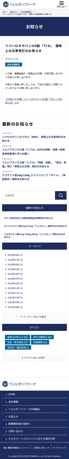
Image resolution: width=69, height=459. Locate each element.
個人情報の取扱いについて (16, 447)
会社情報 (13, 401)
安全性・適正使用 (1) (18, 347)
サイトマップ (59, 447)
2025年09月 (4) (15, 302)
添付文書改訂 (13, 64)
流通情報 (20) (40, 342)
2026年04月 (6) (15, 273)
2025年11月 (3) (15, 293)
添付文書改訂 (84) (42, 337)
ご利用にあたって (41, 447)
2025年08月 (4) (15, 307)
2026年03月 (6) (15, 278)
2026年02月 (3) (15, 283)
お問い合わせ (15, 431)
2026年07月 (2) (15, 259)
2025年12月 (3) (15, 288)
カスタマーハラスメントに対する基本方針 (31, 438)
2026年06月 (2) (15, 264)
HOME (11, 394)
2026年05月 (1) (15, 269)
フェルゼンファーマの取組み (24, 409)
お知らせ (13, 416)
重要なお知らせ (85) (17, 337)
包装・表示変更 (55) (17, 342)
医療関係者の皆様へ (19, 423)
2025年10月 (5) (15, 297)
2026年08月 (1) (15, 255)
